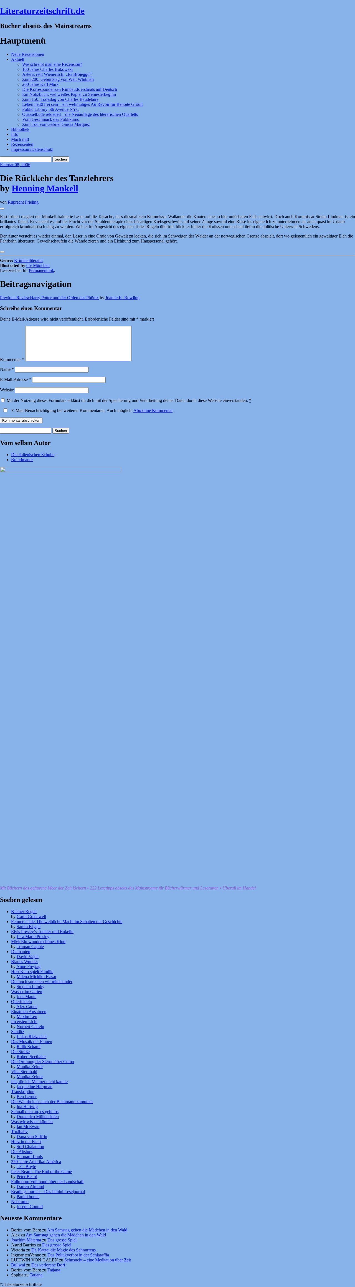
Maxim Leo (27, 1016)
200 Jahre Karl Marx (40, 84)
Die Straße (20, 1051)
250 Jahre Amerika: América (36, 1161)
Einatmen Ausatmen (28, 1011)
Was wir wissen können (32, 1121)
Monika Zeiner (30, 1066)
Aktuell (17, 59)
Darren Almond (30, 1186)
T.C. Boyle (26, 1166)
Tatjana (53, 1270)
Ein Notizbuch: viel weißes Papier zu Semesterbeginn (69, 94)
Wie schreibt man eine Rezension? (52, 64)
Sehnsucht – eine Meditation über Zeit (97, 1260)
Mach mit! (20, 139)
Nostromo (20, 1201)
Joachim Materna (26, 1240)
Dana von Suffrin (32, 1136)
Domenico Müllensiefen (38, 1116)
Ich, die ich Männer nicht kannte (39, 1081)
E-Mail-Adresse (15, 379)
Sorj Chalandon (30, 1146)
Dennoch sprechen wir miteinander (41, 981)
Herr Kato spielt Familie (32, 971)
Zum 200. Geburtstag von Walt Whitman (58, 79)
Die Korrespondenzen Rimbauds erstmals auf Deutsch (69, 89)
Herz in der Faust (26, 1141)
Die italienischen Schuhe (32, 454)
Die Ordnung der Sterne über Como (42, 1061)
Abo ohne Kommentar (153, 410)
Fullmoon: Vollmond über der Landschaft (47, 1181)
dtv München (38, 265)
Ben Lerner (27, 1096)
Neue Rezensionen (27, 54)
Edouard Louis (30, 1156)
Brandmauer (22, 459)
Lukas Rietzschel (32, 1036)
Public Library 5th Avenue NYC (50, 109)
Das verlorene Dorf (48, 1265)
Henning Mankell (45, 188)
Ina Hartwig (27, 1106)
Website (7, 390)
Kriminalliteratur (28, 260)
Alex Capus (26, 1006)
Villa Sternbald (24, 1071)
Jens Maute (26, 996)
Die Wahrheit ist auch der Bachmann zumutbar (52, 1101)
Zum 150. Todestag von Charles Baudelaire (60, 99)
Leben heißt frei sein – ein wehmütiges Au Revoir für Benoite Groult (82, 104)
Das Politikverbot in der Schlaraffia (78, 1255)
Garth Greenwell (31, 916)
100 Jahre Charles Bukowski (47, 69)
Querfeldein (21, 1001)
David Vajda (28, 956)
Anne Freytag (28, 966)
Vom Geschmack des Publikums (50, 119)
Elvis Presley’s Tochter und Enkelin (42, 931)
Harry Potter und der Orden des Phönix (49, 297)
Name (7, 369)
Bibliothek (20, 129)
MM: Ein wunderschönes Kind (38, 941)
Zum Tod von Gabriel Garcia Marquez (56, 124)
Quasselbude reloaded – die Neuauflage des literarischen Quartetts (80, 114)
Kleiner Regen (24, 911)
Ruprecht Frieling (23, 202)
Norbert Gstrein (30, 1026)
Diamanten (20, 951)
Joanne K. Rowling (122, 297)
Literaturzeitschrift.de (42, 11)
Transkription (22, 1091)
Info (14, 134)
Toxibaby (19, 1131)
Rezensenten (22, 144)
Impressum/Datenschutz (32, 149)
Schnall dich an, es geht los (35, 1111)
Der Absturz (21, 1151)
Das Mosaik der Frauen (31, 1041)
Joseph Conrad (30, 1206)
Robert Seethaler (31, 1056)
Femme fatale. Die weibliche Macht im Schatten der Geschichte (66, 921)
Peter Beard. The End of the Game (41, 1171)
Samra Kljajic (28, 926)
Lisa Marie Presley (33, 936)
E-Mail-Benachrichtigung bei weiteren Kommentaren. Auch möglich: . (92, 410)
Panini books (28, 1196)
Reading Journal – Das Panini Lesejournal (48, 1191)
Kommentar (12, 359)
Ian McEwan (28, 1126)
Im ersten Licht (24, 1021)
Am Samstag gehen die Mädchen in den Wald (87, 1230)
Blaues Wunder (24, 961)
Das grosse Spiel (62, 1240)
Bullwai (18, 1265)
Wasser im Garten (26, 991)
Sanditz (17, 1031)
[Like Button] (2, 208)
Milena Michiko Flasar (36, 976)
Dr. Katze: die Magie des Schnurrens (63, 1250)
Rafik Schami (28, 1046)
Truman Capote (30, 946)
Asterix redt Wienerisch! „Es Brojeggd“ (57, 74)
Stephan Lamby (30, 986)
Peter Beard (27, 1176)
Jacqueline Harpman (34, 1086)
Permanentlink (41, 270)
